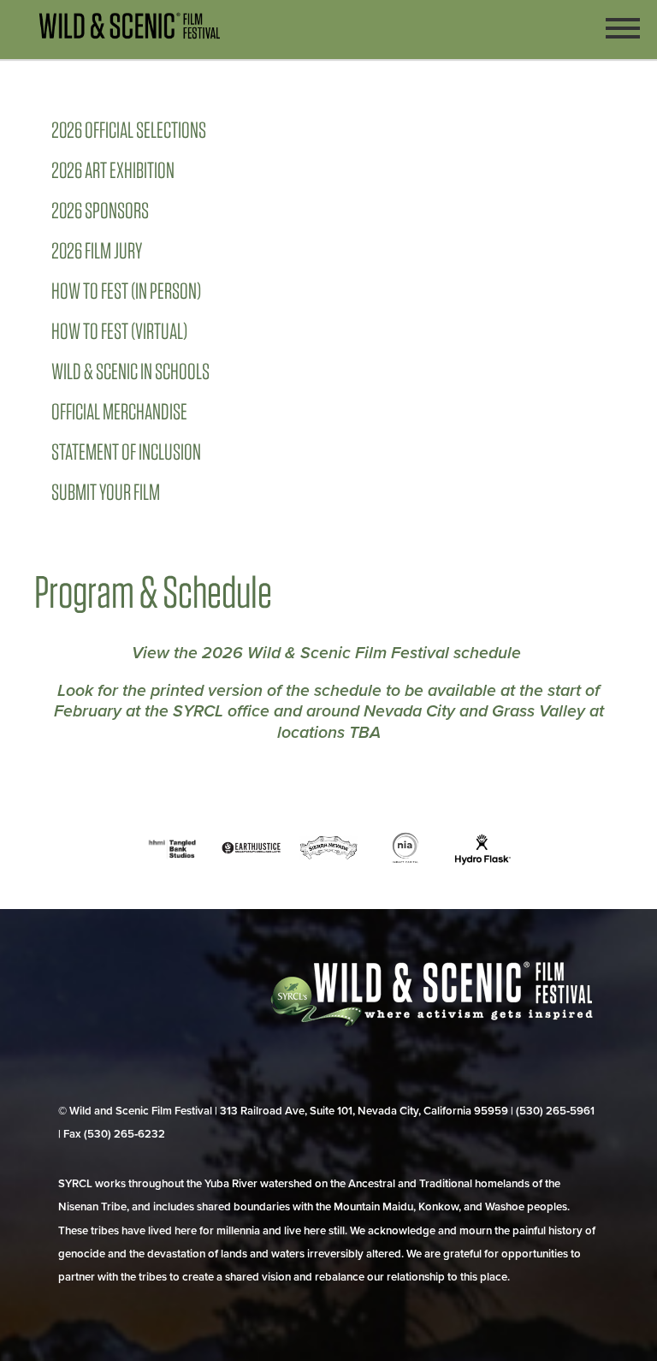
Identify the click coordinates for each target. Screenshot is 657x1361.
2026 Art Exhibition (113, 170)
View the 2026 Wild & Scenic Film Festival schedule (328, 653)
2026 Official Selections (128, 129)
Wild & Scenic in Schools (130, 371)
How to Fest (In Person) (126, 290)
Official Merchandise (119, 411)
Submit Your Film (105, 491)
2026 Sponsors (100, 210)
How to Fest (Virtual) (119, 331)
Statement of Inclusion (126, 451)
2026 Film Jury (96, 250)
